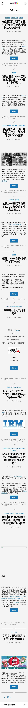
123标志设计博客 (10, 705)
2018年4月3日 (17, 265)
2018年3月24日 (17, 642)
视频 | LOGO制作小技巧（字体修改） (14, 260)
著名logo (15, 118)
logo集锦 (21, 502)
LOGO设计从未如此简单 (14, 312)
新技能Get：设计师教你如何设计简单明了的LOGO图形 (14, 132)
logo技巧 (11, 63)
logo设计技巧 (18, 378)
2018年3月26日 (17, 527)
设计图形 (4, 181)
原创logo (15, 192)
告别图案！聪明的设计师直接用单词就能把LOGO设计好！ (14, 24)
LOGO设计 (21, 116)
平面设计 (14, 450)
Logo (17, 330)
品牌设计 (9, 504)
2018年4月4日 (17, 213)
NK (9, 31)
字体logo (10, 118)
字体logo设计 (9, 65)
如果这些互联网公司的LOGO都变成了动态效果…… (14, 206)
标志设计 (16, 65)
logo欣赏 (15, 116)
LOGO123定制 (10, 306)
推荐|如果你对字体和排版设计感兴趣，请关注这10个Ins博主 (14, 520)
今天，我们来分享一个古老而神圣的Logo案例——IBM (14, 394)
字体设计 (17, 602)
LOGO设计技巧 (14, 17)
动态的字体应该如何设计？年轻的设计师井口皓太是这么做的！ (14, 458)
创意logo (16, 63)
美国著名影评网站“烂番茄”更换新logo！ (14, 637)
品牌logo (12, 245)
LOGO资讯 (18, 387)
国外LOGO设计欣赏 (19, 245)
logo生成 (6, 378)
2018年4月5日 (17, 139)
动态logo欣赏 (18, 476)
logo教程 (18, 299)
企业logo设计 (9, 441)
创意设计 (21, 63)
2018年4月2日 (17, 317)
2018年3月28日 (17, 467)
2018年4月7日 (17, 86)
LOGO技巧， (12, 299)
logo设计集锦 (14, 513)
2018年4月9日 (17, 31)
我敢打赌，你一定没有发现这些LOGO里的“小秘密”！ (14, 79)
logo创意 (6, 63)
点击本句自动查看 (15, 225)
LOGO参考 (7, 17)
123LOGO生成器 (7, 125)
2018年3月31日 (17, 401)
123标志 (6, 116)
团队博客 (21, 17)
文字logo (16, 441)
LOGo (5, 622)
